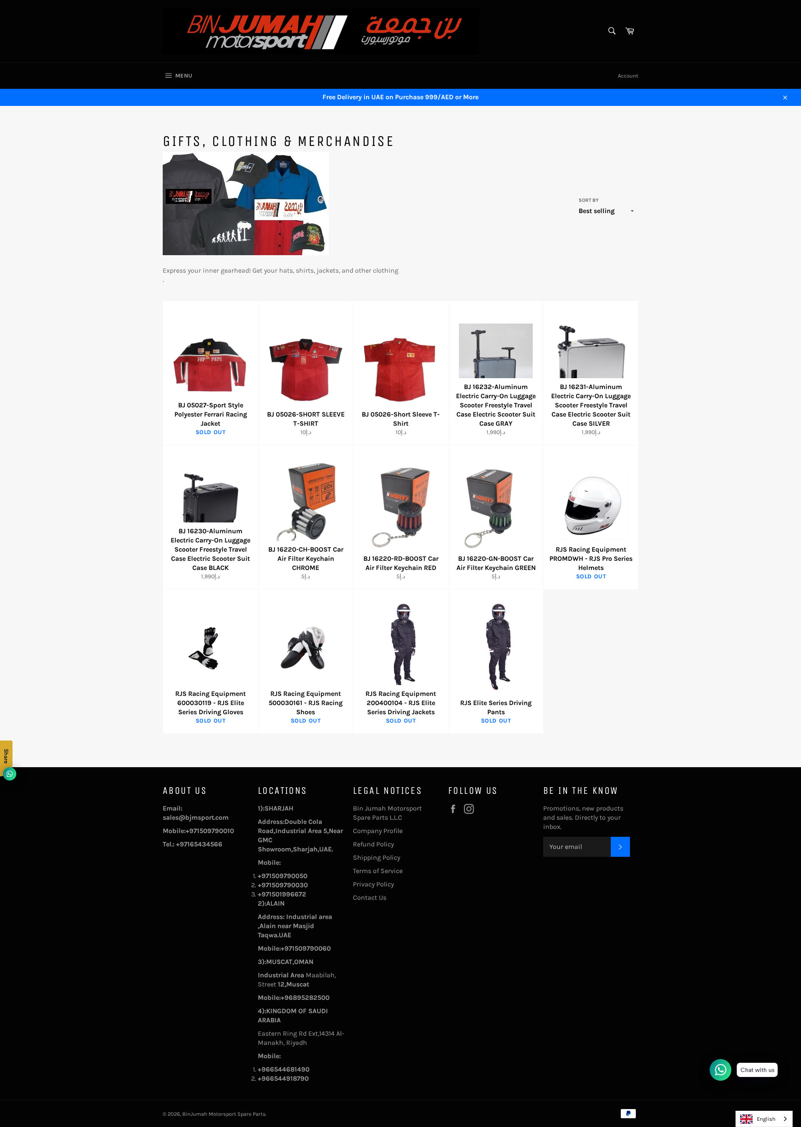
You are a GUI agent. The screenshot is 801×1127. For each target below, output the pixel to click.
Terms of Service (378, 871)
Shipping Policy (376, 857)
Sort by (589, 200)
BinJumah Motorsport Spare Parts (224, 1114)
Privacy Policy (373, 884)
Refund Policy (373, 844)
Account (628, 76)
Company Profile (378, 831)
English (766, 1119)
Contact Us (369, 897)
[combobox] (764, 1119)
